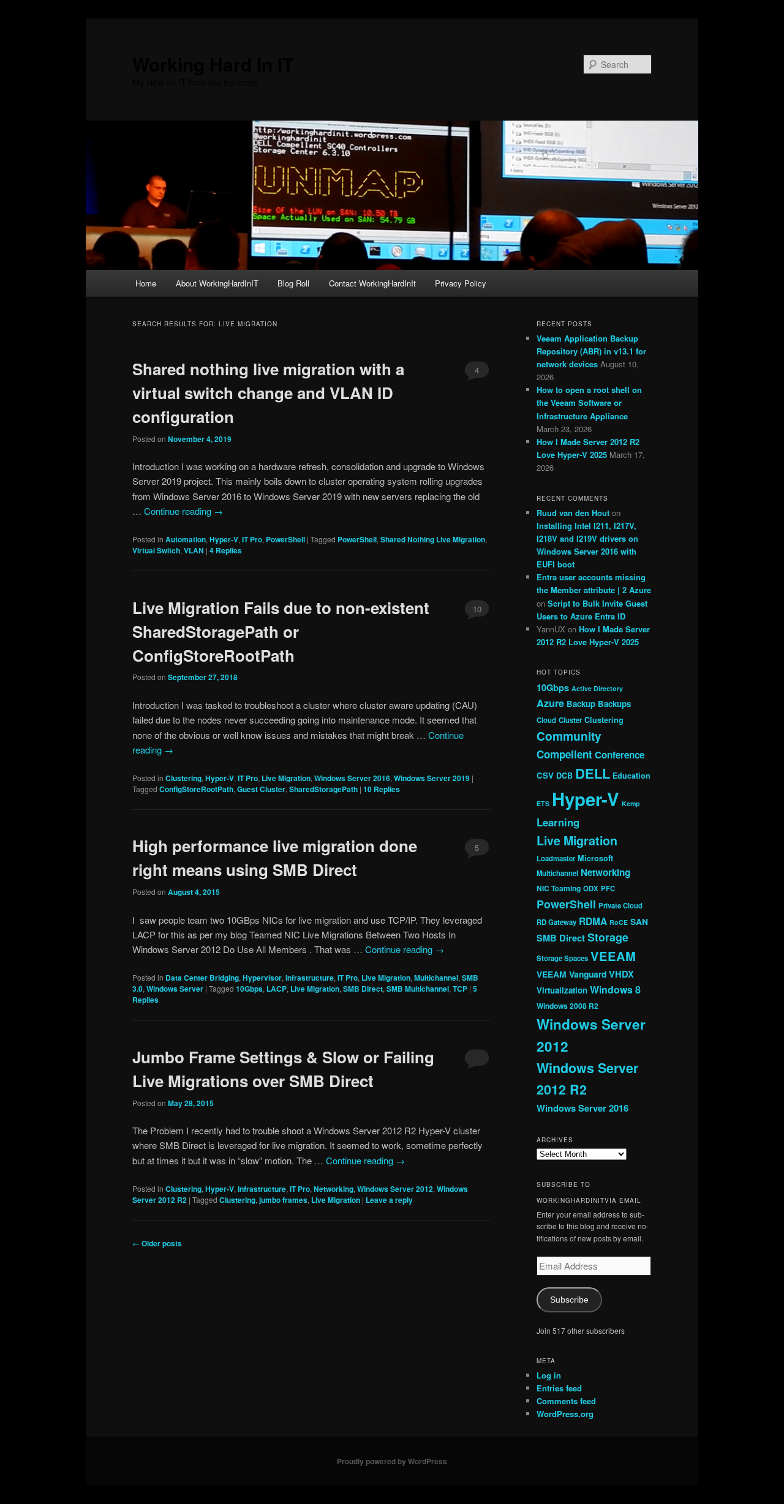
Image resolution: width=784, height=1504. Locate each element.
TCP (460, 988)
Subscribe (569, 1299)
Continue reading (183, 510)
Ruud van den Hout (573, 512)
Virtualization (562, 990)
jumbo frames (283, 1199)
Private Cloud (620, 905)
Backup (581, 703)
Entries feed (559, 1388)
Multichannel (436, 977)
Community (569, 735)
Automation (185, 539)
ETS (543, 803)
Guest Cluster (261, 789)
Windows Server (174, 988)
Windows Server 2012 (395, 1188)
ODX (590, 888)
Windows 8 (615, 989)
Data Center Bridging (202, 977)
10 (477, 609)
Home (145, 283)
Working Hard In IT (212, 64)
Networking (333, 1188)
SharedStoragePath (323, 789)
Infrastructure (309, 977)
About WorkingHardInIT (217, 283)
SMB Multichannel (417, 988)
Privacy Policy (460, 283)
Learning (558, 822)
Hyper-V (223, 539)
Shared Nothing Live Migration (432, 539)
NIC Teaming (559, 888)
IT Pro (252, 539)
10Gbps (249, 988)
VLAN (194, 550)
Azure (550, 703)
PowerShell (285, 539)
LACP (276, 988)
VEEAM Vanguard (571, 974)
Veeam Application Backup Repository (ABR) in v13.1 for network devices (591, 351)
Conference (619, 754)
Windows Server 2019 (432, 778)
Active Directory (597, 688)
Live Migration (286, 778)
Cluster (570, 720)
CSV (545, 775)
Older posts (157, 1243)
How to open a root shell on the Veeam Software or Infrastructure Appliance (589, 402)
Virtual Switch (156, 550)
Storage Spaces (562, 958)
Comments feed (566, 1401)
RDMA (593, 921)
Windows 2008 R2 (567, 1005)
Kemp (631, 803)
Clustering (183, 778)
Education (631, 775)
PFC (608, 888)
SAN (639, 921)
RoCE (618, 922)
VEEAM (613, 956)
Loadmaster (556, 858)
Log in (549, 1375)
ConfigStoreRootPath (196, 789)
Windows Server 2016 (352, 778)
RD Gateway (556, 922)
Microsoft (595, 858)
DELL (592, 773)
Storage (607, 937)
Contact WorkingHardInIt (372, 283)
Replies (225, 550)
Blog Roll (293, 283)
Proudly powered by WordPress (392, 1461)
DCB (564, 775)
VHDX (621, 974)
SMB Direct (363, 988)
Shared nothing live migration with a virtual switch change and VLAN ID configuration (268, 392)
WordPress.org (565, 1414)
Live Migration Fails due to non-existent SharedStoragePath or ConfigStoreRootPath (280, 631)
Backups (614, 703)
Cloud (546, 720)
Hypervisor (262, 977)
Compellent (564, 754)
